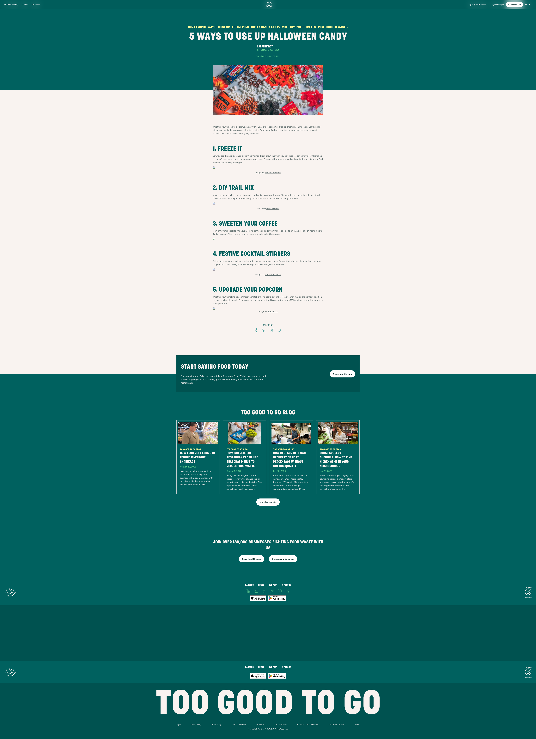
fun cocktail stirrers (288, 261)
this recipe (274, 300)
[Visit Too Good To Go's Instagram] (256, 591)
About (25, 4)
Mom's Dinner (272, 208)
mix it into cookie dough (246, 159)
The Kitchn (273, 311)
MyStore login (498, 4)
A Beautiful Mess (273, 274)
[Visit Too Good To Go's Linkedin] (264, 330)
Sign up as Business (477, 4)
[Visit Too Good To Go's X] (287, 591)
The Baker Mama (273, 172)
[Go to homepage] (269, 4)
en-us (527, 4)
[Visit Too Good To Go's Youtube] (279, 591)
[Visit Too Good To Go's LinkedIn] (248, 591)
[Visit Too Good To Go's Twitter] (272, 330)
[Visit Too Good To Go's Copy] (279, 330)
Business (36, 4)
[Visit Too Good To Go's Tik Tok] (272, 591)
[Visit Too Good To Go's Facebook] (256, 330)
